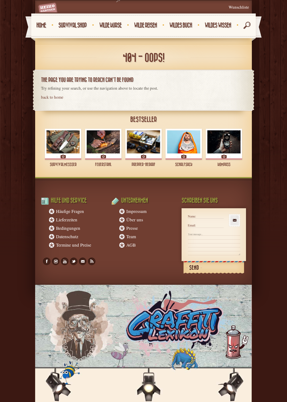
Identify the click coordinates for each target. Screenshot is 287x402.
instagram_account (56, 261)
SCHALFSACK (183, 165)
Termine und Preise (73, 245)
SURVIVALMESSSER (63, 165)
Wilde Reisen (145, 25)
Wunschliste (239, 7)
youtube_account (65, 261)
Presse (132, 228)
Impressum (136, 211)
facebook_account (47, 261)
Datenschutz (67, 236)
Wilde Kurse (110, 25)
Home (41, 25)
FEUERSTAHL (103, 165)
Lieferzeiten (66, 220)
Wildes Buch (180, 25)
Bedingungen (68, 228)
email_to (82, 261)
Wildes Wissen (218, 25)
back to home (52, 97)
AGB (131, 245)
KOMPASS (223, 165)
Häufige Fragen (70, 211)
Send (194, 267)
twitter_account (74, 261)
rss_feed (91, 261)
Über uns (134, 220)
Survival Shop (72, 25)
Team (131, 236)
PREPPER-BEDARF (143, 165)
